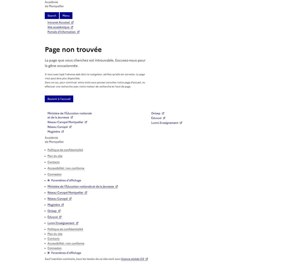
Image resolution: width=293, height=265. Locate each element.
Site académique (58, 27)
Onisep (155, 113)
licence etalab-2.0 (132, 259)
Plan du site (54, 156)
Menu (66, 16)
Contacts (53, 162)
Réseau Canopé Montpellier (65, 122)
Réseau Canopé (57, 127)
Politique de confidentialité (65, 150)
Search (51, 16)
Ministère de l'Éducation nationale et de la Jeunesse (69, 115)
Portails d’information (61, 32)
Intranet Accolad (58, 22)
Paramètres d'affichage (66, 180)
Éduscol (156, 118)
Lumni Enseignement (164, 123)
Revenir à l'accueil (59, 99)
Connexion (54, 174)
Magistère (53, 132)
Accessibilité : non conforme (65, 168)
